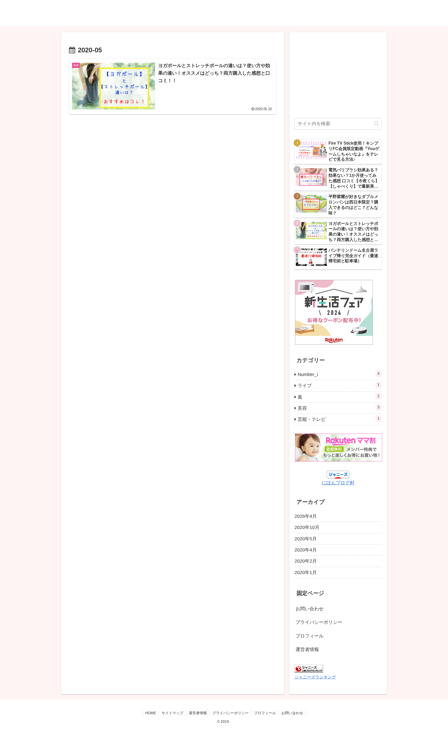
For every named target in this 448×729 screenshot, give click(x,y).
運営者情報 (307, 649)
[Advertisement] (172, 164)
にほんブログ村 (338, 482)
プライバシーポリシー (319, 622)
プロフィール (310, 636)
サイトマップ (172, 713)
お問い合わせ (310, 608)
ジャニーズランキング (315, 677)
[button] (376, 123)
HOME (150, 713)
